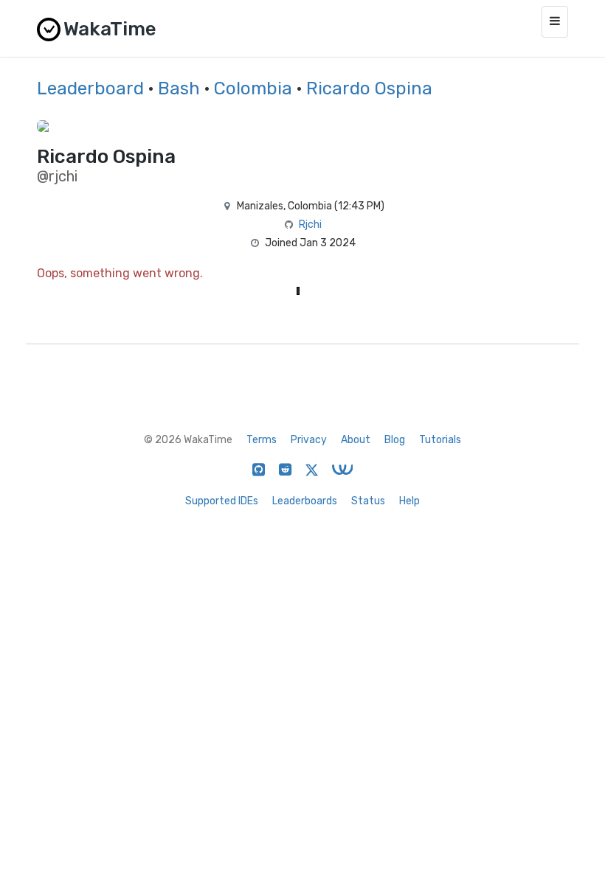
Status (368, 501)
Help (409, 501)
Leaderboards (304, 501)
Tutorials (440, 440)
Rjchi (310, 224)
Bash (179, 88)
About (355, 440)
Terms (261, 440)
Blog (394, 440)
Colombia (253, 88)
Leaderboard (90, 88)
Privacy (309, 440)
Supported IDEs (221, 501)
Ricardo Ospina (369, 88)
